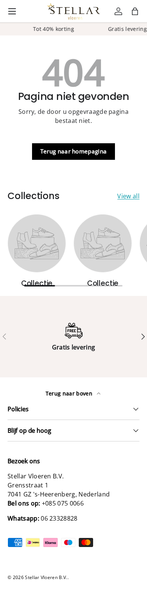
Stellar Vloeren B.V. (46, 577)
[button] (135, 11)
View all (128, 196)
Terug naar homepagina (73, 151)
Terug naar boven (70, 393)
